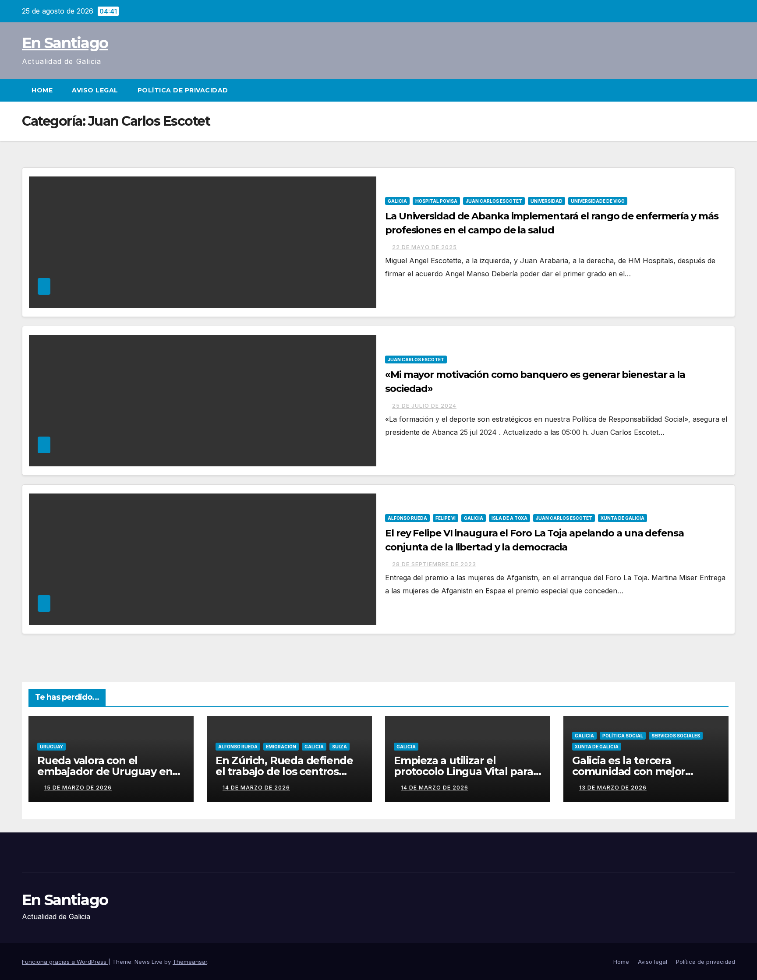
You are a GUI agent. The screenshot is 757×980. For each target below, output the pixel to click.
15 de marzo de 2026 (78, 787)
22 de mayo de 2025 (424, 247)
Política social (622, 735)
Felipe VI (445, 518)
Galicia (397, 201)
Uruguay (51, 746)
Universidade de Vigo (598, 201)
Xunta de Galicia (622, 518)
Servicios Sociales (675, 735)
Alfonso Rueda (407, 518)
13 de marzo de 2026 (613, 787)
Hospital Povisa (436, 201)
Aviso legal (95, 90)
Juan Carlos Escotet (494, 201)
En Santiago (65, 43)
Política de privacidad (183, 90)
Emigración (281, 746)
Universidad (546, 201)
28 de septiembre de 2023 (434, 564)
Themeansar (190, 961)
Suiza (339, 746)
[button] (729, 90)
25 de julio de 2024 (424, 405)
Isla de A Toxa (509, 518)
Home (42, 90)
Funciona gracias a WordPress (65, 961)
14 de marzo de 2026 (256, 787)
